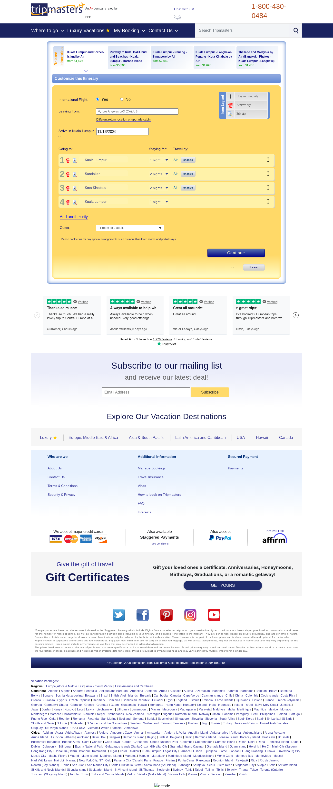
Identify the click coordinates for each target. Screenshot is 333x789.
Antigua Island (252, 732)
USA (73, 728)
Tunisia (216, 723)
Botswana (91, 695)
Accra (59, 732)
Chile (229, 695)
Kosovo (70, 709)
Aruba (163, 691)
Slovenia (211, 718)
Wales (105, 728)
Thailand (193, 723)
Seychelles (165, 718)
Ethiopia (207, 700)
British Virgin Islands (124, 695)
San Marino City (97, 765)
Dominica (114, 700)
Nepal (101, 714)
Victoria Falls (177, 774)
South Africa (227, 718)
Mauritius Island (203, 756)
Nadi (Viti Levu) (41, 760)
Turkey (227, 723)
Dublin (35, 746)
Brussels (283, 737)
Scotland (125, 718)
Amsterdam (154, 732)
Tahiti (188, 769)
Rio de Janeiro (269, 760)
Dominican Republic (136, 700)
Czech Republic (79, 700)
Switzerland (151, 723)
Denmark (99, 700)
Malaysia (205, 709)
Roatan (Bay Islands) (45, 765)
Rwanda (93, 718)
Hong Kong (173, 705)
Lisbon (197, 751)
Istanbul (84, 751)
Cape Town (112, 742)
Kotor (123, 751)
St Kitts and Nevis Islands (48, 769)
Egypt (169, 700)
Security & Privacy (61, 494)
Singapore (182, 718)
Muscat (278, 756)
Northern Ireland (186, 714)
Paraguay (242, 714)
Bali (103, 737)
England (181, 700)
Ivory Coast (270, 705)
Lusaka (270, 751)
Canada (175, 695)
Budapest (53, 742)
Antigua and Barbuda (113, 691)
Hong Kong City (41, 751)
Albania (53, 691)
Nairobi (59, 760)
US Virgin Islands (56, 728)
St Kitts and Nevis (42, 723)
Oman (216, 714)
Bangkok (114, 737)
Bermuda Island (205, 737)
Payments (235, 468)
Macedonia (169, 709)
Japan (35, 709)
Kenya (58, 709)
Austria (188, 691)
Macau (155, 709)
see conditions (160, 543)
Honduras (156, 705)
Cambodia (161, 695)
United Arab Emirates (274, 723)
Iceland (202, 705)
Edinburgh (65, 746)
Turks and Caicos (246, 723)
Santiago (184, 765)
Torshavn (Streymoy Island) (49, 774)
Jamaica (286, 705)
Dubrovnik (49, 746)
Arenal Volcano (275, 732)
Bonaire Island (228, 737)
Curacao (49, 700)
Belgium (261, 691)
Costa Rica (288, 695)
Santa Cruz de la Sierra (126, 765)
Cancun (97, 742)
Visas (142, 486)
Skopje (261, 765)
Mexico (273, 709)
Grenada (102, 705)
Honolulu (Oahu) (66, 751)
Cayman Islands (212, 695)
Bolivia (35, 695)
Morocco (55, 714)
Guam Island (238, 746)
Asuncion (56, 737)
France (269, 700)
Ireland (238, 705)
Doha (261, 742)
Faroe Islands (224, 700)
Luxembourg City (288, 751)
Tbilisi (220, 769)
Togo (205, 723)
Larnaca (185, 751)
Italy (258, 705)
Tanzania (179, 723)
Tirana (243, 769)
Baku (95, 737)
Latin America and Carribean (134, 686)
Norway (204, 714)
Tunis (84, 774)
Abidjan (48, 732)
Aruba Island (39, 737)
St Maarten (77, 723)
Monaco (285, 709)
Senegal (138, 718)
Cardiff (126, 742)
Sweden (135, 723)
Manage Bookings (152, 468)
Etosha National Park (89, 746)
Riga (254, 760)
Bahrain (232, 691)
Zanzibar (230, 774)
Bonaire (48, 695)
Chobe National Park (164, 742)
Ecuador (157, 700)
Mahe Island (89, 756)
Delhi (251, 742)
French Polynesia (288, 700)
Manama (131, 756)
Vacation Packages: (45, 681)
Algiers (103, 732)
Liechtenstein (105, 709)
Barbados (246, 691)
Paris (147, 760)
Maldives (219, 709)
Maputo (144, 756)
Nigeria (168, 714)
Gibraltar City (158, 746)
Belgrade (176, 737)
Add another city (74, 217)
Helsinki (254, 746)
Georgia (36, 705)
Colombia (251, 695)
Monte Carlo (225, 756)
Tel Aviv (232, 769)
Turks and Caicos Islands (107, 774)
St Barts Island (287, 765)
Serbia (151, 718)
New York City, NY (91, 760)
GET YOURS (223, 585)
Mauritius (260, 709)
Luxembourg (140, 709)
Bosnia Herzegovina (69, 695)
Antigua (236, 732)
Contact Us (56, 477)
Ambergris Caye (121, 732)
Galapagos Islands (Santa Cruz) (126, 746)
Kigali (114, 751)
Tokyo (254, 769)
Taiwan (166, 723)
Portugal (295, 714)
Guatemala (128, 705)
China (239, 695)
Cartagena (141, 742)
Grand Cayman (194, 746)
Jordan (46, 709)
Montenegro (39, 714)
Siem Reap (224, 765)
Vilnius (204, 774)
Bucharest (38, 742)
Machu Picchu (58, 756)
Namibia (89, 714)
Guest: (65, 228)
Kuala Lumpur (151, 751)
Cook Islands (269, 695)
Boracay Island (250, 737)
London (234, 751)
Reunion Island (223, 760)
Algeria (65, 691)
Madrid (74, 756)
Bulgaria (145, 695)
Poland (282, 714)
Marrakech (158, 756)
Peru (254, 714)
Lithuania (123, 709)
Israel (249, 705)
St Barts (287, 718)
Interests (144, 512)
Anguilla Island (198, 732)
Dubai (295, 742)
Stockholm (163, 769)
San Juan (78, 765)
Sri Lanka (273, 718)
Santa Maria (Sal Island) (160, 765)
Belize (273, 691)
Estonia (194, 700)
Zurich (243, 774)
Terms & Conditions (63, 486)
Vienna (192, 774)
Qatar (53, 718)
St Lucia (62, 723)
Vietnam (93, 728)
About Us (55, 468)
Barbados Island (134, 737)
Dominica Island (278, 742)
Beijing (151, 737)
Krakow (134, 751)
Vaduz (131, 774)
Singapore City (245, 765)
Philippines (267, 714)
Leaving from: (69, 111)
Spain (260, 718)
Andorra (78, 691)
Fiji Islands (243, 700)
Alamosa (90, 732)
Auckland (83, 737)
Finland (257, 700)
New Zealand (135, 714)
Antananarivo (219, 732)
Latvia (90, 709)
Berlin (189, 737)
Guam (115, 705)
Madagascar (188, 709)
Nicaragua (153, 714)
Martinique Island (179, 756)
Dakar (242, 742)
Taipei (199, 769)
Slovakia (197, 718)
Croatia (36, 700)
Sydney (178, 769)
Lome (223, 751)
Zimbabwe (131, 728)
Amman (139, 732)
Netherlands (116, 714)
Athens (70, 737)
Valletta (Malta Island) (151, 774)
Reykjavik (241, 760)
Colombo (186, 742)
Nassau (71, 760)
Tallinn (209, 769)
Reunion (64, 718)
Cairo (85, 742)
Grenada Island (217, 746)
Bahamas (218, 691)
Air (176, 160)
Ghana (63, 705)
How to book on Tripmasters (159, 494)
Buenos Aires (71, 742)
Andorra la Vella (175, 732)
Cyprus (62, 700)
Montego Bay (244, 756)
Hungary (189, 705)
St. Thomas (146, 769)
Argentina (136, 691)
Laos (80, 709)
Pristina (171, 760)
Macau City (38, 756)
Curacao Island (225, 742)
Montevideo (263, 756)
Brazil (104, 695)
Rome (65, 765)
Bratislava (268, 737)
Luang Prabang (252, 751)
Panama (228, 714)
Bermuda (286, 691)
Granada (176, 746)
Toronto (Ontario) (271, 769)
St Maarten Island (100, 769)
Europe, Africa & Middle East (65, 686)
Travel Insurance (151, 477)
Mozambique (72, 714)
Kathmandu (100, 751)
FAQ (141, 503)
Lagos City (170, 751)
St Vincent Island (126, 769)
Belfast (163, 737)
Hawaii (142, 705)
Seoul (211, 765)
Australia (175, 691)
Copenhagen (204, 742)
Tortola (74, 774)
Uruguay (37, 728)
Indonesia (224, 705)
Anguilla (91, 691)
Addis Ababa (73, 732)
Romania (79, 718)
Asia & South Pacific (99, 686)
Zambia (117, 728)
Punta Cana (186, 760)
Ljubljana (211, 751)
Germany (50, 705)
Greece (89, 705)
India (212, 705)
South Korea (246, 718)
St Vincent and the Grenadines (107, 723)
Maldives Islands (111, 756)
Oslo (108, 760)
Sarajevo (199, 765)
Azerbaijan (203, 691)
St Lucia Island (77, 769)
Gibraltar (76, 705)
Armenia (151, 691)
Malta (231, 709)
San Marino (109, 718)
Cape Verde (191, 695)
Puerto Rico (39, 718)
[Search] (296, 30)
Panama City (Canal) (128, 760)
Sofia (272, 765)
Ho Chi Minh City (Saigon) (279, 746)
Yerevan (216, 774)
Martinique (244, 709)
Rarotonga (203, 760)
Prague (158, 760)
